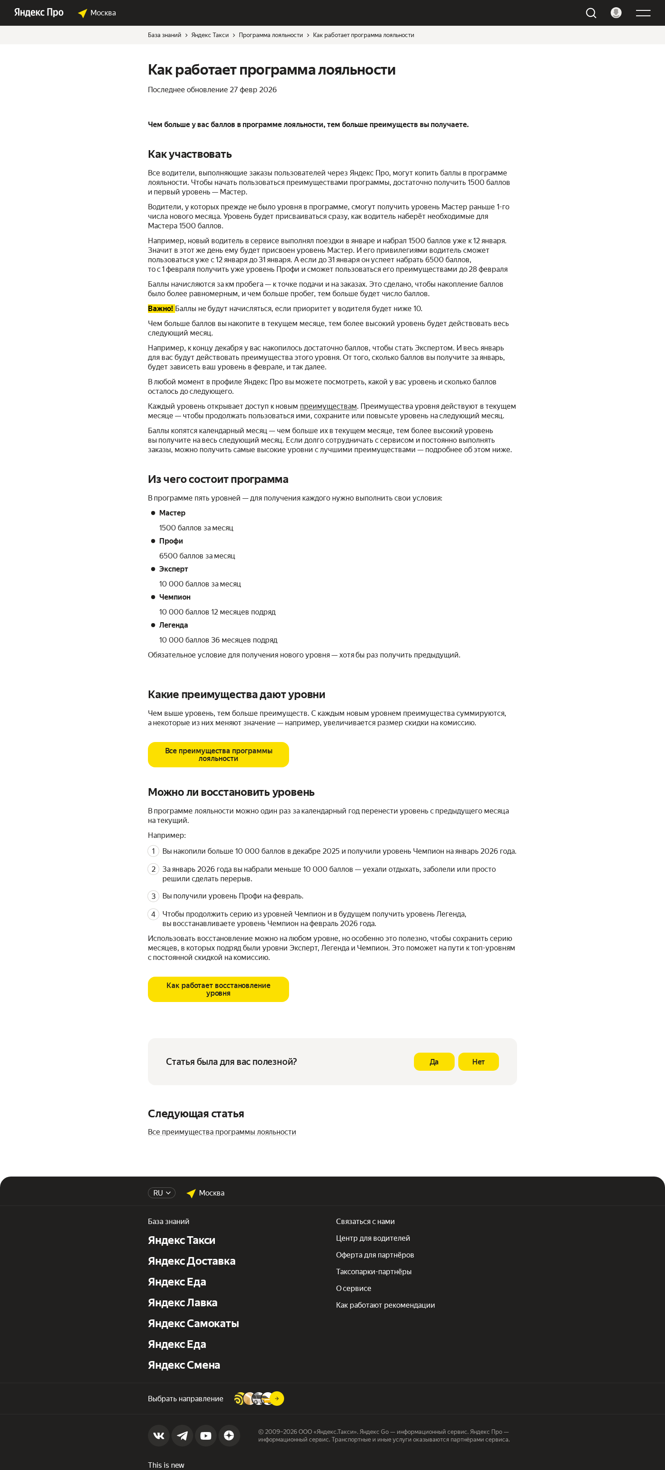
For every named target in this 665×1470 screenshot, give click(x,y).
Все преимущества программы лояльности (222, 1132)
